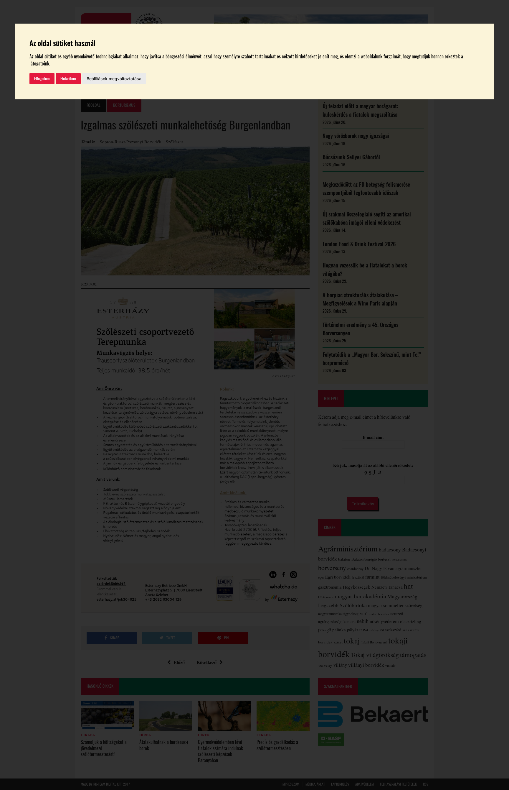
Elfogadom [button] (42, 78)
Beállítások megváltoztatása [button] (114, 78)
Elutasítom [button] (68, 78)
